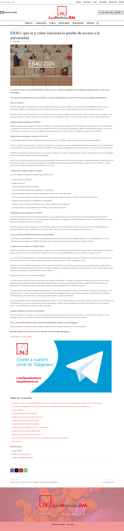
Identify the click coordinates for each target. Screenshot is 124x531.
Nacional (17, 28)
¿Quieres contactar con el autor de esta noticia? (26, 434)
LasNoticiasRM (15, 41)
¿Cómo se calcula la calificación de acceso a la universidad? (30, 427)
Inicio (11, 28)
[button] (97, 23)
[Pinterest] (21, 470)
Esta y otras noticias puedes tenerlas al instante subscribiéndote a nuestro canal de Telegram (40, 438)
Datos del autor (17, 441)
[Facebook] (12, 470)
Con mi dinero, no (108, 482)
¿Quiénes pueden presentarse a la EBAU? (24, 413)
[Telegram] (73, 514)
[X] (17, 470)
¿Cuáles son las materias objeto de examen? (25, 420)
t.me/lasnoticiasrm (29, 331)
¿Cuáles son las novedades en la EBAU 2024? (26, 431)
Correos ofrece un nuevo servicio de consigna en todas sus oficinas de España (34, 482)
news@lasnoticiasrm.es (24, 454)
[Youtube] (83, 514)
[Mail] (70, 514)
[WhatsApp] (26, 470)
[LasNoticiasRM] (62, 12)
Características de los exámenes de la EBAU (25, 424)
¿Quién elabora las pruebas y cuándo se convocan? (27, 417)
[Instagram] (66, 514)
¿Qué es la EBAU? (18, 410)
